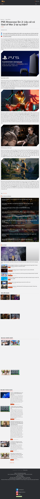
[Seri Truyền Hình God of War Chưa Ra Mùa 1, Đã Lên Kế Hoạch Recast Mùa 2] (5, 304)
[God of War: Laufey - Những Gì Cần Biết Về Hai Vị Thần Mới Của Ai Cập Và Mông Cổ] (5, 324)
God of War (5, 193)
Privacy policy (25, 470)
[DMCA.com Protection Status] (19, 496)
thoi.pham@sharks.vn (19, 478)
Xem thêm (12, 462)
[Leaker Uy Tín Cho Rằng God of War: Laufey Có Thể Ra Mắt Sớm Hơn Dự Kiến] (15, 304)
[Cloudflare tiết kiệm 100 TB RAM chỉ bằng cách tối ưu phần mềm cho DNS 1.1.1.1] (15, 378)
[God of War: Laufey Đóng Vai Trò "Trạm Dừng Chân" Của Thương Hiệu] (15, 321)
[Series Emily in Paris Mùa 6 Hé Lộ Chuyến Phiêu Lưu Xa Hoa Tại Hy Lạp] (5, 378)
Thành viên (37, 1)
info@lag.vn (22, 476)
